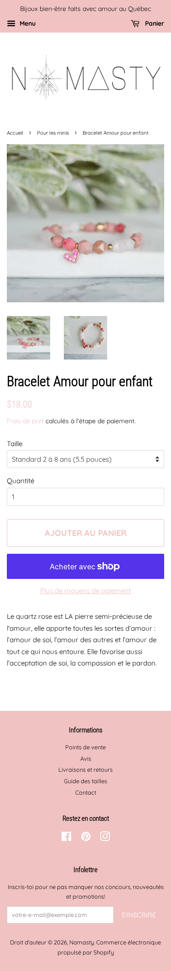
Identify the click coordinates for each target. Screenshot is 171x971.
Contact (85, 792)
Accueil (15, 133)
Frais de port (25, 421)
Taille (14, 443)
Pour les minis (53, 133)
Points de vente (85, 747)
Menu (27, 23)
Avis (85, 758)
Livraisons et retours (85, 769)
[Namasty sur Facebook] (66, 838)
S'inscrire (138, 915)
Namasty (81, 942)
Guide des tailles (85, 781)
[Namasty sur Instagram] (105, 838)
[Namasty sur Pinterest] (86, 838)
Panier (153, 23)
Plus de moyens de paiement (85, 590)
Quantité (20, 480)
